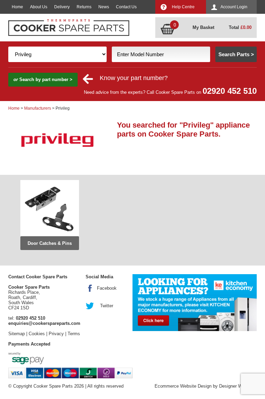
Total (240, 27)
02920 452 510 (230, 91)
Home (17, 7)
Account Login (233, 7)
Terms (74, 333)
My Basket (203, 27)
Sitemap (16, 333)
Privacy (56, 333)
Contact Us (126, 7)
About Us (38, 7)
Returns (84, 7)
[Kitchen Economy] (194, 302)
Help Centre (183, 7)
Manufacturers (37, 108)
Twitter (106, 305)
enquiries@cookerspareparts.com (44, 323)
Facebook (107, 288)
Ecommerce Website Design (183, 386)
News (103, 7)
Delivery (62, 7)
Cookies (37, 333)
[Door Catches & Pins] (49, 208)
